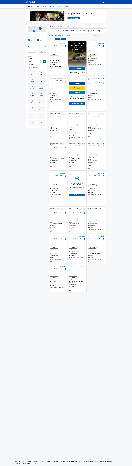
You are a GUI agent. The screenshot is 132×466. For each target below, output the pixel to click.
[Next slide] (65, 46)
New (31, 40)
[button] (129, 462)
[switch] (32, 40)
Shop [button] (66, 6)
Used (41, 40)
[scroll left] (51, 30)
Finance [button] (44, 6)
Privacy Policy (33, 463)
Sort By (95, 35)
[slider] (28, 46)
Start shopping (77, 68)
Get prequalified (74, 18)
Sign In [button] (104, 2)
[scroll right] (103, 30)
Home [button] (37, 6)
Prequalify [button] (59, 6)
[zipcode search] (44, 61)
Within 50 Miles (33, 67)
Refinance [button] (51, 6)
